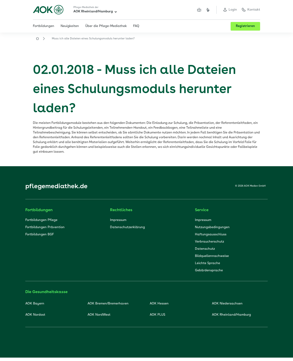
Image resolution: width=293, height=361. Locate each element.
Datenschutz (205, 249)
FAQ (136, 26)
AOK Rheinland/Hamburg (93, 11)
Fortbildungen (43, 26)
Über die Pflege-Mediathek (106, 26)
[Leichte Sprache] (199, 9)
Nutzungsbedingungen (212, 227)
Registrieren (245, 26)
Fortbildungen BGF (39, 234)
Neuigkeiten (70, 26)
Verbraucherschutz (209, 241)
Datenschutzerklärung (127, 227)
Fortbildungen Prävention (45, 227)
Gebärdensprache (209, 270)
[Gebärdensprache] (208, 9)
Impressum (118, 220)
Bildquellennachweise (212, 256)
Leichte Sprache (207, 263)
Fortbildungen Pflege (41, 220)
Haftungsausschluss (210, 234)
